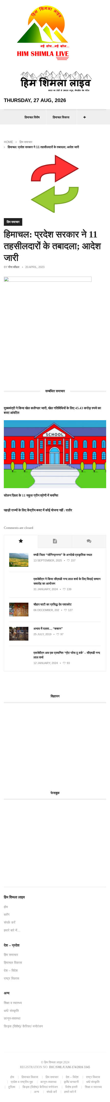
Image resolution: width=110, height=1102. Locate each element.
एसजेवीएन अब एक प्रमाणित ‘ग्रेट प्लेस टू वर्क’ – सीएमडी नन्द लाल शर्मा (67, 655)
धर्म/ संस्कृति (11, 1011)
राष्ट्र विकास (11, 978)
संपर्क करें (9, 922)
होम (6, 907)
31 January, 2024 (46, 589)
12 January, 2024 (46, 663)
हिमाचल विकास (61, 117)
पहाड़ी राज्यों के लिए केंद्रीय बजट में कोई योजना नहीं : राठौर (38, 510)
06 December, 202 (46, 610)
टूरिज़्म (11, 1087)
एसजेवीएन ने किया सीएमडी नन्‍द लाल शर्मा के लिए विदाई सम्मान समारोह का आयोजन (67, 581)
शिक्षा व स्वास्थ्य (13, 1003)
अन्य (36, 1092)
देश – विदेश (11, 970)
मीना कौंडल (13, 267)
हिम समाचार (25, 142)
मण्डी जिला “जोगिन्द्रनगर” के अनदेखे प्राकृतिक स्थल (63, 555)
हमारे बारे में (70, 1092)
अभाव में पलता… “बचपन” (48, 628)
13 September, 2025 (48, 560)
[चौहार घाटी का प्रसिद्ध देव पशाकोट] (18, 615)
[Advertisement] (47, 744)
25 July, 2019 (42, 634)
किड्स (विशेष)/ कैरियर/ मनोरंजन (23, 1026)
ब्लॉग (6, 914)
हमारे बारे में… (12, 930)
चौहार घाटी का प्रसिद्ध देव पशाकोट (53, 604)
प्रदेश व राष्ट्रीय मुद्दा (22, 1082)
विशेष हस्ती (71, 1087)
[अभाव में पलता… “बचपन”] (18, 639)
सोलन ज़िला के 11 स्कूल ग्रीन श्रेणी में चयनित (31, 495)
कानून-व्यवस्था (12, 1018)
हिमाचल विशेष (32, 117)
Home (8, 142)
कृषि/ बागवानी (71, 1082)
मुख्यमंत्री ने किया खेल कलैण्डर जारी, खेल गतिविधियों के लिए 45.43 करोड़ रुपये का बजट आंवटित (52, 410)
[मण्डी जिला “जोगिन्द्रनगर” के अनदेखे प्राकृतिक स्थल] (18, 566)
